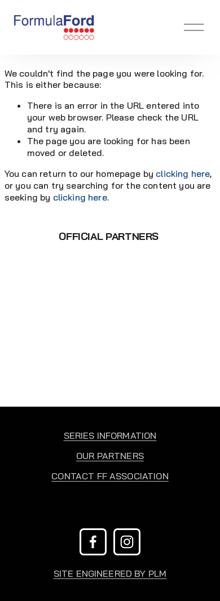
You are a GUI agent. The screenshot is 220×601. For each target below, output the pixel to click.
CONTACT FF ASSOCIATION (110, 476)
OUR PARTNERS (110, 455)
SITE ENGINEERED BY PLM (110, 573)
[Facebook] (93, 541)
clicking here (183, 173)
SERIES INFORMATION (110, 435)
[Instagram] (126, 541)
